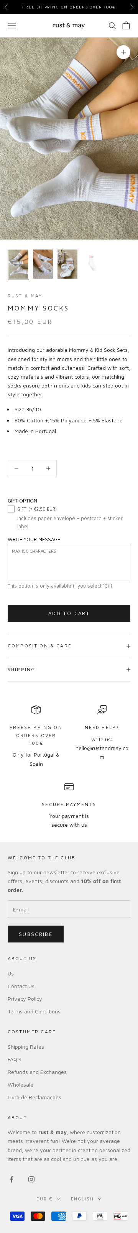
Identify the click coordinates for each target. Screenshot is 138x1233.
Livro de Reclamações (34, 1097)
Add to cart (69, 613)
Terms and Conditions (34, 1011)
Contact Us (21, 986)
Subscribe (36, 934)
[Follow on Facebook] (11, 1179)
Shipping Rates (26, 1046)
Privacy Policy (25, 998)
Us (11, 973)
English (82, 1198)
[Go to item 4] (92, 264)
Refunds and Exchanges (37, 1072)
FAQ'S (14, 1059)
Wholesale (20, 1084)
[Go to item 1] (18, 264)
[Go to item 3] (67, 264)
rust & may (25, 296)
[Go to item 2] (43, 264)
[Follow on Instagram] (31, 1179)
